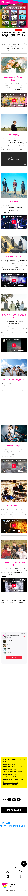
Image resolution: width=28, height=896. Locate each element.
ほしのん (6, 91)
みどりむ (21, 390)
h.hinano (20, 271)
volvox (21, 149)
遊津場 (17, 212)
